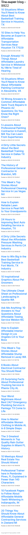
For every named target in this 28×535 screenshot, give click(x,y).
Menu (22, 2)
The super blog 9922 (9, 2)
